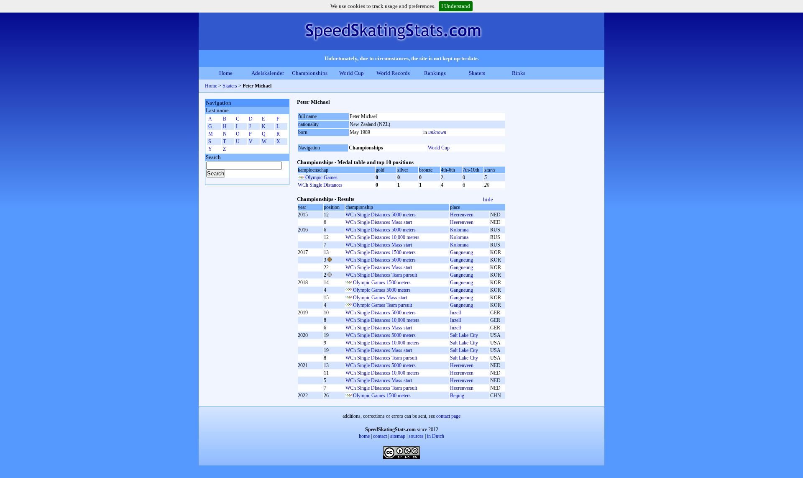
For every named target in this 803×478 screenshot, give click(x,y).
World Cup (351, 73)
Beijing (457, 395)
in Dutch (435, 436)
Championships (309, 73)
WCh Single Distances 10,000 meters (382, 237)
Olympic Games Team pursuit (382, 305)
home (364, 436)
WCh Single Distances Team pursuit (381, 275)
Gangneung (461, 252)
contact (380, 436)
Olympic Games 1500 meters (382, 282)
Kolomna (459, 230)
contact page (448, 416)
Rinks (518, 73)
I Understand (455, 6)
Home (226, 73)
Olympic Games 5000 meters (382, 290)
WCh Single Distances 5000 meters (380, 215)
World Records (393, 73)
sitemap (397, 436)
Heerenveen (461, 215)
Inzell (455, 313)
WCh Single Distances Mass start (378, 222)
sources (416, 436)
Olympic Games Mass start (380, 298)
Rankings (435, 73)
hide (488, 199)
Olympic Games (321, 177)
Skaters (477, 73)
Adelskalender (267, 73)
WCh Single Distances (320, 185)
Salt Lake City (464, 335)
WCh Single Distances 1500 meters (380, 252)
